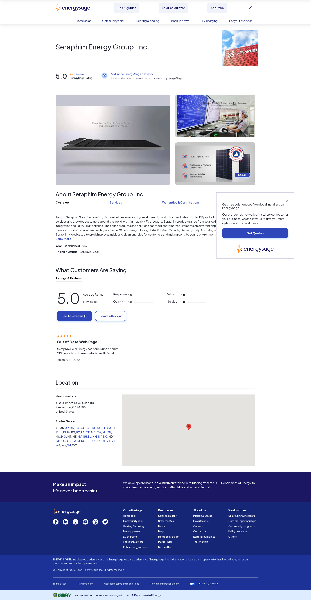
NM (95, 436)
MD (93, 432)
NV (80, 436)
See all (242, 174)
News (161, 526)
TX (98, 441)
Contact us (199, 531)
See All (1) (74, 316)
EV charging (130, 536)
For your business (133, 541)
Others (232, 536)
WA (58, 445)
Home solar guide (168, 536)
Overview (62, 202)
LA (83, 432)
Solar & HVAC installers (241, 515)
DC (99, 428)
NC (105, 436)
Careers (198, 526)
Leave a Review (110, 316)
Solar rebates (166, 521)
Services (116, 202)
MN (109, 432)
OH (58, 441)
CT (89, 428)
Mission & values (202, 515)
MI (103, 432)
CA (77, 428)
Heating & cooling (133, 526)
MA (99, 432)
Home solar (129, 515)
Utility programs (237, 531)
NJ (89, 436)
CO (83, 428)
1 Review (79, 74)
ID (57, 432)
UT (103, 441)
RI (78, 441)
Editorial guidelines (204, 536)
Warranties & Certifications (180, 202)
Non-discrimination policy (164, 583)
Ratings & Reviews (69, 278)
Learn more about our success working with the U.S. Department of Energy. (117, 595)
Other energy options (135, 547)
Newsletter (164, 547)
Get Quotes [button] (255, 233)
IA (68, 432)
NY (100, 436)
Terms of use (60, 583)
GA (109, 428)
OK (63, 441)
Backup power (131, 531)
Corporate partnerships (242, 521)
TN (94, 441)
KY (78, 432)
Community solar (133, 521)
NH (85, 436)
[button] (63, 239)
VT (109, 441)
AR (72, 428)
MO (63, 436)
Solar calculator (167, 515)
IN (64, 432)
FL (104, 428)
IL (61, 432)
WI (69, 445)
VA (114, 441)
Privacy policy (85, 583)
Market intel (165, 541)
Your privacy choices (207, 583)
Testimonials (200, 541)
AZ (67, 428)
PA (74, 441)
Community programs (241, 526)
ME (88, 432)
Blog (161, 531)
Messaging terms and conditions (121, 583)
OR (69, 441)
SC (83, 441)
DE (94, 428)
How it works (201, 521)
